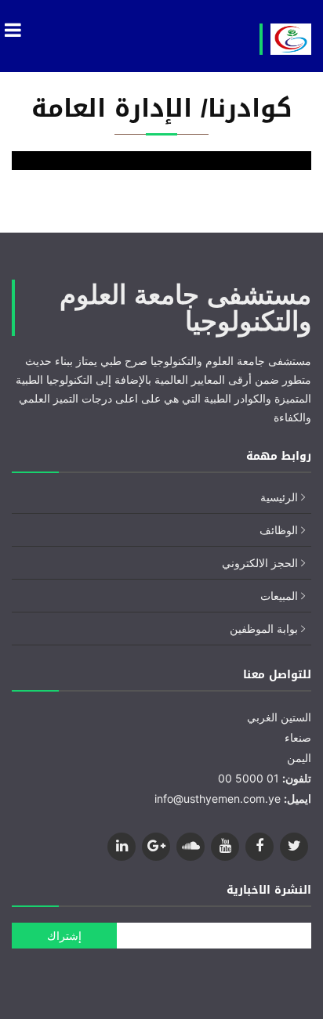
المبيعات (279, 595)
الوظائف (278, 530)
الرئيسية (279, 497)
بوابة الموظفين (264, 628)
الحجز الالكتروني (260, 562)
